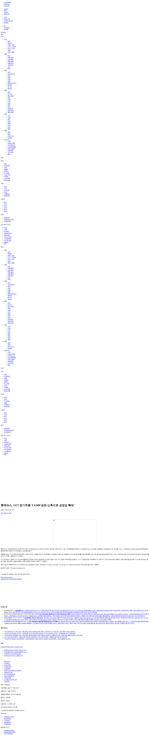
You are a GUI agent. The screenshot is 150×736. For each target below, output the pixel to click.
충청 (9, 123)
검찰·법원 (11, 57)
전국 (5, 114)
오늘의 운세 (7, 233)
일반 (9, 41)
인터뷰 (10, 138)
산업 (5, 385)
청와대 (10, 43)
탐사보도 (7, 27)
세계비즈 (7, 4)
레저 (9, 103)
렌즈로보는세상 (9, 219)
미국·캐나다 (11, 74)
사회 (5, 54)
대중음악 (7, 194)
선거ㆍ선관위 (12, 46)
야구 (5, 204)
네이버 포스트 (8, 21)
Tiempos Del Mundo (10, 732)
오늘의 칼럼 (11, 143)
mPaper (6, 9)
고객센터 (7, 681)
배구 (5, 209)
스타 (5, 188)
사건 (9, 66)
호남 (9, 127)
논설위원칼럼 (12, 147)
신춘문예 (7, 720)
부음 (9, 134)
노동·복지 (11, 59)
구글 (5, 17)
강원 (9, 121)
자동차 (6, 176)
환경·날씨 (11, 61)
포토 (2, 214)
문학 (9, 105)
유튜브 (6, 22)
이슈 (2, 157)
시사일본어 (7, 238)
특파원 (10, 85)
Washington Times (9, 730)
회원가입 (7, 14)
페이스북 (7, 19)
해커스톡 (7, 235)
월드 (9, 154)
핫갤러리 (7, 217)
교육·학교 (11, 65)
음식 (9, 107)
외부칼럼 (10, 150)
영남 (9, 125)
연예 (2, 183)
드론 (5, 229)
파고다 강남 (7, 237)
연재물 (6, 29)
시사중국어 (7, 240)
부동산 (6, 171)
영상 (2, 224)
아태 (9, 79)
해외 (9, 68)
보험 (5, 167)
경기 (9, 119)
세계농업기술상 (9, 717)
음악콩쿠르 (7, 722)
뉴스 (2, 36)
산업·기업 (7, 174)
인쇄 (2, 513)
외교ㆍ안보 (11, 48)
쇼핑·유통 (7, 178)
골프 (5, 211)
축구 (5, 206)
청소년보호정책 (9, 676)
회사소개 (7, 661)
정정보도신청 (8, 672)
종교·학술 (11, 96)
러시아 (10, 86)
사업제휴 (7, 668)
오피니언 (7, 139)
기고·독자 (11, 152)
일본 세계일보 (8, 733)
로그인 (6, 12)
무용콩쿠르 (7, 724)
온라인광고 (7, 665)
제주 (9, 128)
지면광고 (7, 663)
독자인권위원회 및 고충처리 (13, 670)
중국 (9, 76)
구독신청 (7, 6)
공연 (9, 97)
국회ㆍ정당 (11, 45)
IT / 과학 (6, 173)
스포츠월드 (7, 2)
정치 (5, 39)
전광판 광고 (7, 667)
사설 (9, 141)
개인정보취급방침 (9, 674)
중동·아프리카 (12, 83)
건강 (9, 101)
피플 (5, 130)
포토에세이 (7, 221)
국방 (9, 50)
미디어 (10, 94)
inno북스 (6, 231)
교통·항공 (11, 63)
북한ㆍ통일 (11, 52)
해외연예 (7, 195)
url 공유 (9, 513)
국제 (5, 70)
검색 (2, 34)
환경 (5, 227)
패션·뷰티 (11, 110)
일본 (9, 77)
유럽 (9, 81)
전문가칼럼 (11, 148)
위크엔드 (10, 108)
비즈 (2, 160)
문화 (5, 90)
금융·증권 (7, 165)
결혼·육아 (11, 112)
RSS (5, 10)
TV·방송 (6, 190)
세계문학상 (7, 718)
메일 (5, 513)
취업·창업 (7, 180)
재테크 (6, 169)
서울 (9, 117)
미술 (9, 99)
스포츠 (3, 199)
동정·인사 (11, 136)
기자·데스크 (11, 145)
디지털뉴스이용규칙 (10, 679)
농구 (5, 207)
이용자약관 (7, 678)
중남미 (10, 88)
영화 (5, 192)
